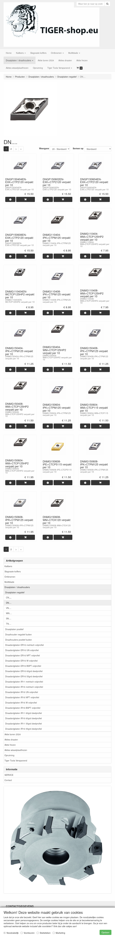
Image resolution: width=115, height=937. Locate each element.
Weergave (44, 148)
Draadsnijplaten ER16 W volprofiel (21, 660)
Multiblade (9, 581)
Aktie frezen (10, 744)
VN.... (8, 607)
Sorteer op (78, 148)
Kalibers (8, 566)
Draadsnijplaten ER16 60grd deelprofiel (24, 671)
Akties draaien (11, 739)
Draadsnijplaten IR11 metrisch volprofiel (24, 681)
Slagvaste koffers (12, 571)
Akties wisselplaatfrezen (15, 750)
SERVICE (8, 774)
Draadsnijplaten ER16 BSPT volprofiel (23, 665)
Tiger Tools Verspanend (15, 760)
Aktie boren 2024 (12, 734)
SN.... (8, 618)
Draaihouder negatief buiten (18, 634)
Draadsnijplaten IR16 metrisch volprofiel (24, 686)
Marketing (60, 932)
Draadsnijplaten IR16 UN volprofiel (21, 692)
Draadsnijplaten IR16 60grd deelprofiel (23, 718)
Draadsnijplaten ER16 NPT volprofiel (22, 655)
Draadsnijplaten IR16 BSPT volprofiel (22, 707)
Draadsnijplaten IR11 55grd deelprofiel (23, 723)
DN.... (8, 602)
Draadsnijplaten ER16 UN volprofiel (22, 650)
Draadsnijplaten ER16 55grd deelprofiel (24, 676)
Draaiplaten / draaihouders (17, 587)
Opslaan (105, 932)
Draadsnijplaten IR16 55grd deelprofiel (23, 728)
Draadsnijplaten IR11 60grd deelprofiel (23, 713)
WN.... (9, 613)
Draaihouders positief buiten (18, 639)
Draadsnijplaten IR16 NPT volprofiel (22, 697)
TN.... (8, 623)
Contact (8, 780)
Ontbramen (9, 576)
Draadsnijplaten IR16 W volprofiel (21, 702)
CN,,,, (8, 597)
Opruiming (9, 755)
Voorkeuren (29, 932)
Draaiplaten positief (14, 629)
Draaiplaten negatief (14, 592)
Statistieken (45, 932)
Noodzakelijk (13, 932)
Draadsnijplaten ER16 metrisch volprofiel (24, 644)
